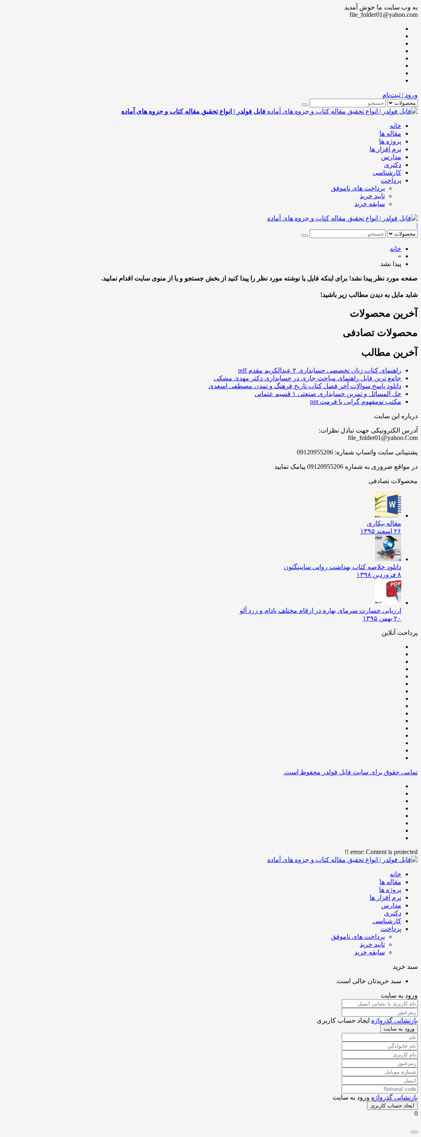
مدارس (391, 156)
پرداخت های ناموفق (358, 188)
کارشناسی (386, 172)
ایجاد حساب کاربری (392, 1105)
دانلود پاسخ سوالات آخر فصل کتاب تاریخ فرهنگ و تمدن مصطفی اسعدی (304, 385)
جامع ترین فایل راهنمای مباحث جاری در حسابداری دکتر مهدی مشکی (307, 378)
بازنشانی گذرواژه (394, 1020)
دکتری (392, 164)
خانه (395, 125)
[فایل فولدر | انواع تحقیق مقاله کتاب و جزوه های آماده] (342, 218)
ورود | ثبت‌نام (400, 94)
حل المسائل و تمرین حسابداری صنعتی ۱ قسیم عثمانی (327, 393)
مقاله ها (390, 133)
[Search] (304, 105)
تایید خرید (372, 195)
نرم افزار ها (385, 149)
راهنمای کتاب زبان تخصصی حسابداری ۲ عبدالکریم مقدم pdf (319, 370)
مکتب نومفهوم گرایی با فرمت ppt (355, 401)
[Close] (414, 1132)
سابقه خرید (369, 203)
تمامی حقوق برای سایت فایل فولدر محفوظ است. (350, 772)
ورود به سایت (399, 1029)
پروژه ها (390, 141)
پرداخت (391, 180)
